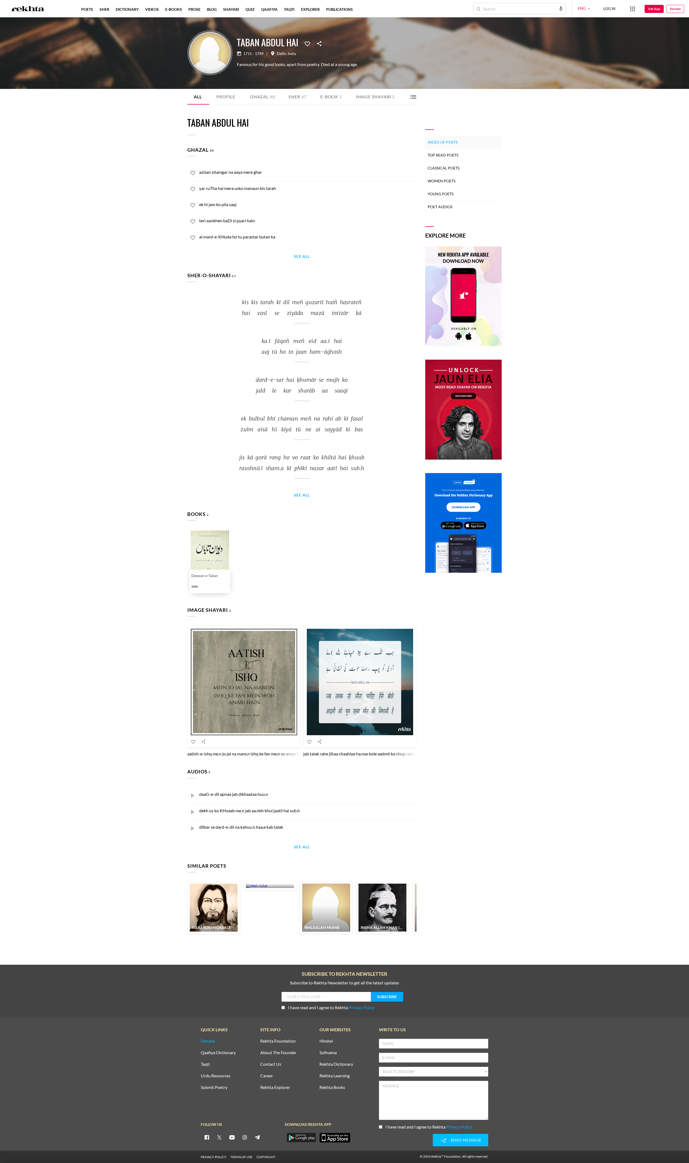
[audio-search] (560, 8)
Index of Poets (443, 142)
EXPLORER (310, 9)
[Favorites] (307, 43)
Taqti (205, 1064)
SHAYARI (231, 9)
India (292, 53)
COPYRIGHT (265, 1157)
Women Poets (441, 181)
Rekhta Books (332, 1087)
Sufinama (328, 1052)
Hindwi (326, 1041)
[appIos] (334, 1138)
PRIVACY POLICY (213, 1157)
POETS (87, 9)
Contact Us (270, 1064)
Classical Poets (443, 168)
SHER (104, 9)
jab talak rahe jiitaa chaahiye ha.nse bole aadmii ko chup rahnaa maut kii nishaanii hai (381, 753)
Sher (298, 96)
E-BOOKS (173, 9)
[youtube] (232, 1137)
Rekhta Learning (334, 1076)
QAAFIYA (269, 9)
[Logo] (28, 9)
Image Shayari (375, 96)
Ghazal (262, 96)
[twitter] (219, 1137)
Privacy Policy (362, 1007)
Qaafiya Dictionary (218, 1052)
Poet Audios (440, 206)
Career (266, 1076)
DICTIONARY (127, 9)
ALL (198, 96)
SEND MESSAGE (466, 1140)
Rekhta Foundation (278, 1041)
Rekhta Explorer (275, 1087)
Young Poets (441, 194)
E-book (331, 96)
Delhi (281, 53)
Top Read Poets (443, 155)
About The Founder (278, 1052)
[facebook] (206, 1137)
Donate (675, 9)
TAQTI (289, 9)
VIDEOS (152, 9)
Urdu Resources (215, 1076)
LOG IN (609, 8)
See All (302, 257)
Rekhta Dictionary (336, 1064)
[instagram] (244, 1137)
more (364, 9)
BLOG (212, 9)
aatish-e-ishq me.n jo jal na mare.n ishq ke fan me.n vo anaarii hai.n (247, 753)
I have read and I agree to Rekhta (331, 1007)
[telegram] (257, 1137)
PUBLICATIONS (339, 9)
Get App (654, 9)
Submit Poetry (214, 1087)
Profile (225, 96)
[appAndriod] (301, 1138)
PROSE (194, 9)
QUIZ (250, 9)
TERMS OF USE (241, 1157)
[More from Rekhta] (632, 8)
